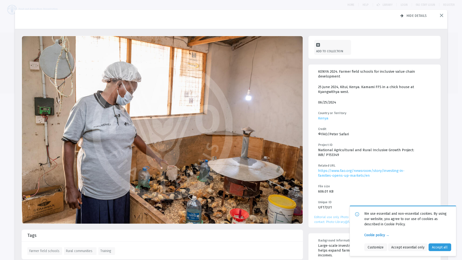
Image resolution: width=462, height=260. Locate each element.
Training (105, 251)
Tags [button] (32, 235)
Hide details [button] (416, 15)
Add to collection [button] (329, 51)
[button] (441, 15)
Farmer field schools (44, 251)
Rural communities (79, 251)
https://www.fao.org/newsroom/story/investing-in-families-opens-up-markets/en (361, 173)
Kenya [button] (323, 118)
